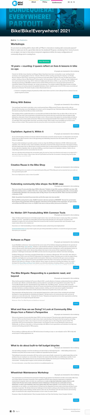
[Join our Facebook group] (11, 411)
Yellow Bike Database (57, 264)
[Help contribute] (14, 411)
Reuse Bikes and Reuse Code (27, 263)
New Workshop (44, 61)
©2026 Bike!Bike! (75, 411)
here (26, 246)
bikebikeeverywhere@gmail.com (71, 409)
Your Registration (22, 40)
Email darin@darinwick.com (19, 228)
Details (76, 96)
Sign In (18, 411)
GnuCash (18, 259)
